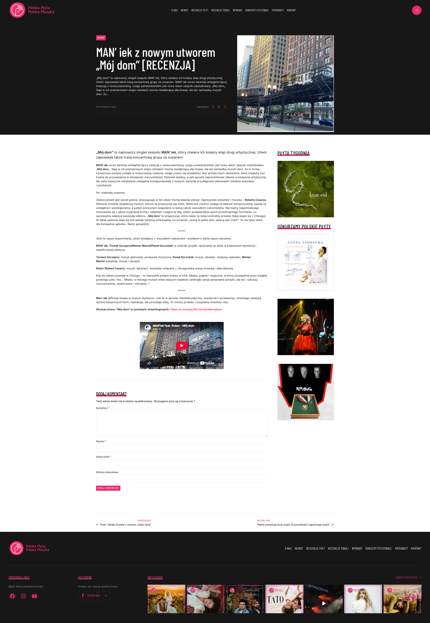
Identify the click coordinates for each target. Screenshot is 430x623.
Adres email (103, 456)
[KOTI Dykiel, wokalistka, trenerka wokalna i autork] (363, 603)
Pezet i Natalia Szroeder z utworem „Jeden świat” (125, 524)
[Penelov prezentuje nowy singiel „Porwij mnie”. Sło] (402, 603)
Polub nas (93, 595)
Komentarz (103, 408)
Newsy (100, 37)
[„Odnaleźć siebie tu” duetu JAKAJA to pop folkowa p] (166, 603)
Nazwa (101, 441)
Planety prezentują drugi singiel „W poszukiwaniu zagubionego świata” (293, 524)
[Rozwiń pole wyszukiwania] (416, 10)
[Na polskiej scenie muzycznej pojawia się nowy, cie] (206, 603)
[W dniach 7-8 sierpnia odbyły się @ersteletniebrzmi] (324, 603)
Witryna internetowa (107, 472)
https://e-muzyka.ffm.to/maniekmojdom (196, 309)
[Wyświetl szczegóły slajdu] (305, 327)
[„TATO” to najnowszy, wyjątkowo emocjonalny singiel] (284, 603)
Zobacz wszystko (406, 577)
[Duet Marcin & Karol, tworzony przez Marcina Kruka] (245, 603)
